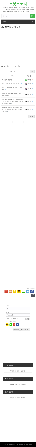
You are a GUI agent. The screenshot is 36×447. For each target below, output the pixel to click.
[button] (26, 80)
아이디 (8, 305)
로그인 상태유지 (13, 318)
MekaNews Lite (13, 444)
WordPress (29, 444)
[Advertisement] (18, 47)
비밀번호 (9, 312)
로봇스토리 (18, 4)
